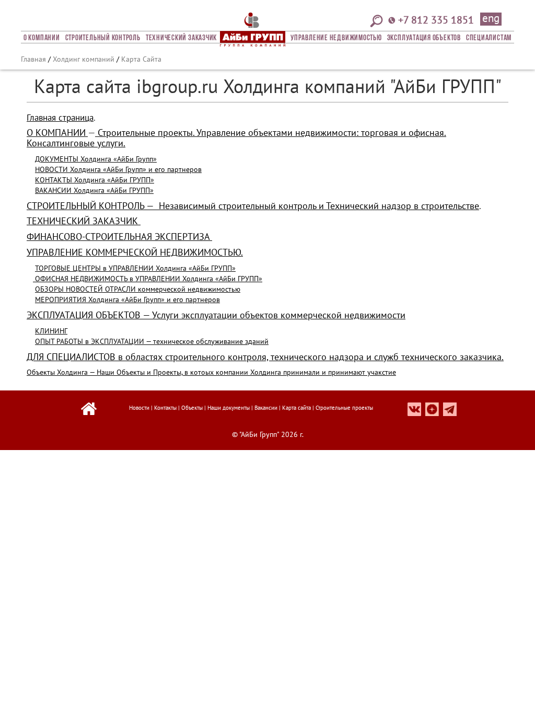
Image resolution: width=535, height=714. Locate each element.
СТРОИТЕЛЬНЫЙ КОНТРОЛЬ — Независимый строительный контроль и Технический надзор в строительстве (253, 206)
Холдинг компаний (83, 59)
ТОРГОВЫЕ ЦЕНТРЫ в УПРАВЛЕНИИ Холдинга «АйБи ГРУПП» (135, 268)
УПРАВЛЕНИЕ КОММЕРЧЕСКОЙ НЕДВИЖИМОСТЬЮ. (135, 252)
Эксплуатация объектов (424, 38)
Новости (139, 407)
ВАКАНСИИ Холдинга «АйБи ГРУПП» (94, 190)
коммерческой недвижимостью (188, 289)
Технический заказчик (181, 38)
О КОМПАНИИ (56, 132)
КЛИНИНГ (51, 331)
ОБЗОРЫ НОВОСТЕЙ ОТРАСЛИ (85, 289)
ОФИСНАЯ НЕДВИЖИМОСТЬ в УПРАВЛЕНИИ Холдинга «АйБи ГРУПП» (147, 278)
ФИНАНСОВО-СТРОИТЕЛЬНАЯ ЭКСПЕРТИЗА (119, 237)
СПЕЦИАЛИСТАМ (488, 38)
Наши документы (228, 407)
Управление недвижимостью (335, 38)
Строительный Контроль (103, 38)
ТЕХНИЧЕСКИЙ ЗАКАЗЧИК (84, 221)
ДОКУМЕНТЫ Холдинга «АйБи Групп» (96, 159)
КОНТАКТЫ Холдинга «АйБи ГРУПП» (94, 180)
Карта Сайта (141, 59)
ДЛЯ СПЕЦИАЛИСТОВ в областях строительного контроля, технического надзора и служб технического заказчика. (265, 357)
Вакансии (265, 407)
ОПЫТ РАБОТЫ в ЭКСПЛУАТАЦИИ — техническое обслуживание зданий (152, 341)
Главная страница (60, 117)
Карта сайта (296, 407)
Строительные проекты (344, 407)
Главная (33, 59)
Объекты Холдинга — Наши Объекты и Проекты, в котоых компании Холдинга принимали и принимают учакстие (211, 372)
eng (490, 19)
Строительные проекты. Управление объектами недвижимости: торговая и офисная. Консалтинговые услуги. (236, 137)
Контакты (165, 407)
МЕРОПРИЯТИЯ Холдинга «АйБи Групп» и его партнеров (127, 299)
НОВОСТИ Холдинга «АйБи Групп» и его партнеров (118, 169)
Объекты (192, 407)
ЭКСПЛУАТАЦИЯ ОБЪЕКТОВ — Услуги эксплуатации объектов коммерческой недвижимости (216, 315)
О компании (42, 38)
